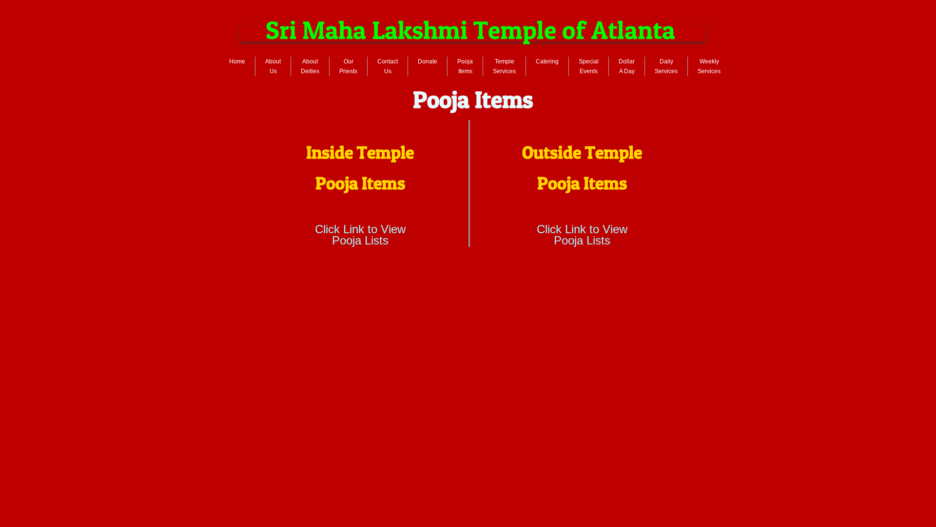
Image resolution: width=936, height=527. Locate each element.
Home (237, 61)
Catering (547, 61)
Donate (427, 61)
